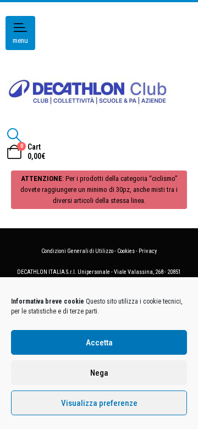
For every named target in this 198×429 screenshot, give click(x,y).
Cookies (126, 251)
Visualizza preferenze (99, 403)
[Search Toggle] (14, 135)
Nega (99, 373)
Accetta (99, 343)
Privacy (148, 251)
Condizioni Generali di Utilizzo (77, 251)
